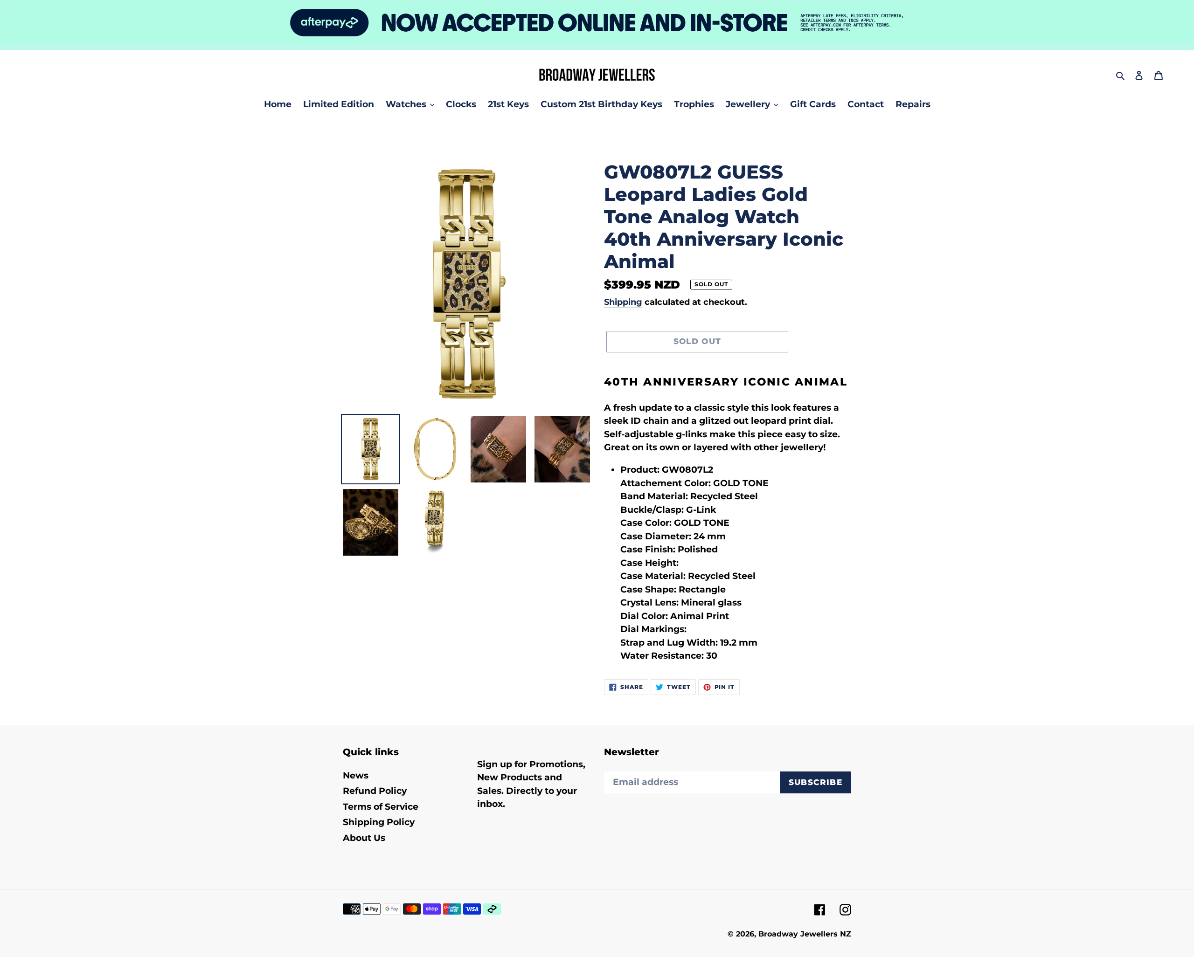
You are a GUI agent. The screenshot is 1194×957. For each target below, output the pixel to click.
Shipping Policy (379, 822)
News (355, 775)
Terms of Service (380, 806)
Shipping (623, 302)
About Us (364, 838)
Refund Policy (375, 790)
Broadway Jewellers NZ (804, 933)
